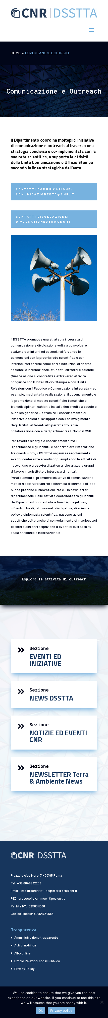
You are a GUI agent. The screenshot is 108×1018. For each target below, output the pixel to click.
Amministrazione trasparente (36, 937)
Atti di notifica (25, 945)
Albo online (22, 953)
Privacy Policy (24, 969)
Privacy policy (61, 1010)
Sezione (39, 648)
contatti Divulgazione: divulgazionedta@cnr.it (43, 219)
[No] (101, 1002)
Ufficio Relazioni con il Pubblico (37, 961)
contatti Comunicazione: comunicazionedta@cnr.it (45, 191)
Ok (40, 1010)
